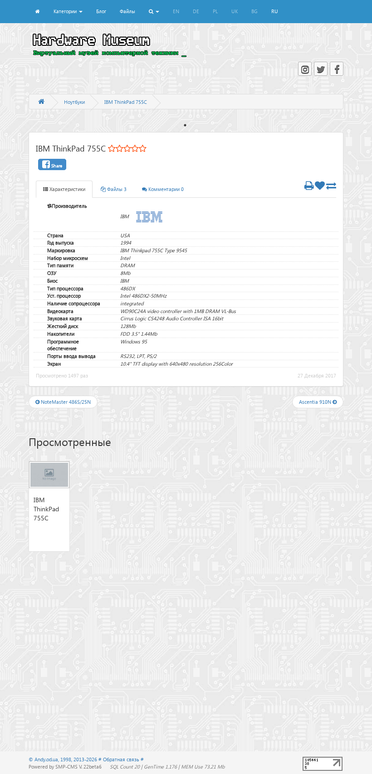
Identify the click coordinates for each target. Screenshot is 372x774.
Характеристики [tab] (66, 189)
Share (56, 165)
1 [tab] (185, 125)
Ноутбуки (74, 102)
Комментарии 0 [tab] (165, 189)
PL (215, 11)
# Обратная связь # (121, 759)
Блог (101, 11)
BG (254, 11)
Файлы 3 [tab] (116, 189)
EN (176, 11)
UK (234, 11)
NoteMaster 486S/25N (65, 402)
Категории (66, 11)
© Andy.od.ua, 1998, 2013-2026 (63, 759)
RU (274, 11)
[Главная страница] (41, 102)
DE (196, 11)
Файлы (127, 11)
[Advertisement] (186, 637)
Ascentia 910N (316, 402)
